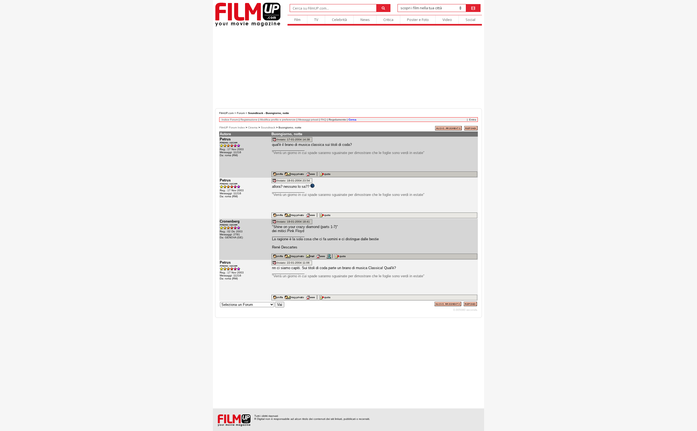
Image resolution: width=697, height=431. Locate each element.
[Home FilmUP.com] (247, 25)
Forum (241, 113)
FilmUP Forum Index (232, 127)
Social (470, 19)
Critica (388, 19)
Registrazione (249, 119)
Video (447, 19)
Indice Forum (230, 119)
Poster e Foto (418, 19)
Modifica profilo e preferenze (278, 119)
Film (297, 19)
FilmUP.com (226, 113)
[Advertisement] (348, 67)
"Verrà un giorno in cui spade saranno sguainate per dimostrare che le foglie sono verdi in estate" (348, 153)
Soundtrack (268, 127)
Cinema (253, 127)
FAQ (323, 119)
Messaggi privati (308, 119)
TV (316, 19)
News (365, 19)
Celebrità (339, 19)
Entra (472, 119)
